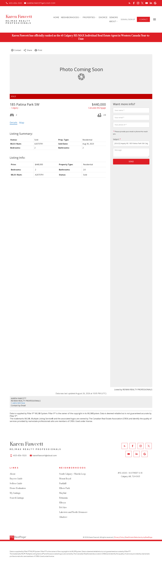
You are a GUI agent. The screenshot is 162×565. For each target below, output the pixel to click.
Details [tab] (13, 122)
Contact (143, 19)
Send (131, 161)
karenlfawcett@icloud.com (41, 3)
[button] (14, 3)
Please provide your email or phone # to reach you (130, 132)
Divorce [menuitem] (103, 17)
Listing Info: (17, 158)
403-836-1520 (15, 3)
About (112, 21)
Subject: (116, 139)
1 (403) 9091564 (18, 403)
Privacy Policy (119, 537)
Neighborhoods (70, 17)
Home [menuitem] (56, 17)
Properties (89, 17)
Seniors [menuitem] (113, 17)
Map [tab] (21, 122)
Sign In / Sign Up (128, 19)
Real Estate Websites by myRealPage (138, 537)
